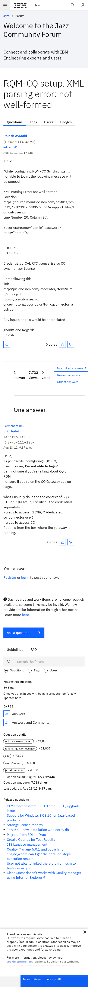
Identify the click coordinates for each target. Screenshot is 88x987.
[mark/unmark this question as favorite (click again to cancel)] (6, 344)
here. (26, 615)
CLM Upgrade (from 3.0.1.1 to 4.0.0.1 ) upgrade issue (43, 808)
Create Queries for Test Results (31, 839)
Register (9, 577)
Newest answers (68, 375)
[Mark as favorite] (6, 344)
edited (7, 147)
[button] (84, 931)
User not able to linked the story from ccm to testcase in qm (41, 865)
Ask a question (18, 632)
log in (25, 577)
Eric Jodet (11, 431)
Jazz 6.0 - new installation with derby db (38, 830)
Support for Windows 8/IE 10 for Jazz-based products (41, 817)
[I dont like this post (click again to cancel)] (70, 344)
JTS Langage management (27, 844)
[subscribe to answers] (6, 713)
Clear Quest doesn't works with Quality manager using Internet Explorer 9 (44, 875)
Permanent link (13, 426)
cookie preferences (20, 962)
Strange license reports (25, 825)
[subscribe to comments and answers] (6, 722)
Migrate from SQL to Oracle (27, 834)
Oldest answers (67, 382)
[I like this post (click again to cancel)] (62, 344)
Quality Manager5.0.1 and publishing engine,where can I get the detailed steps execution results (39, 854)
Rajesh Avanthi (15, 136)
